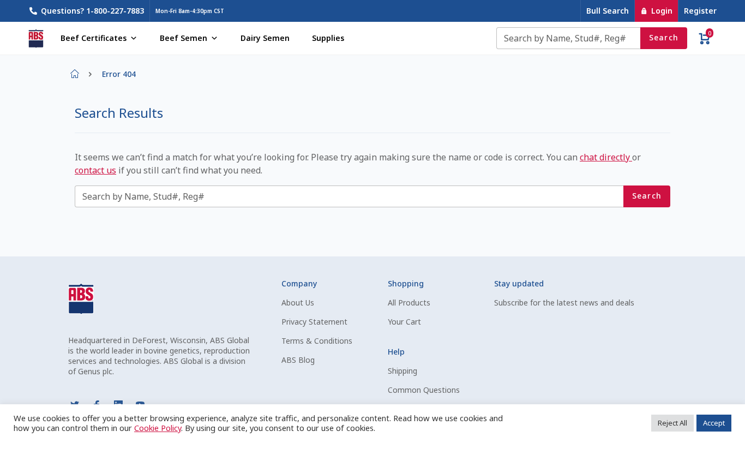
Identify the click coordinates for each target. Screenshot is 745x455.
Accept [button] (714, 423)
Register (700, 10)
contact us (95, 170)
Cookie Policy (157, 427)
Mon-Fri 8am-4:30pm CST (189, 11)
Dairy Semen (265, 38)
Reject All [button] (672, 423)
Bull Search (607, 10)
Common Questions (424, 390)
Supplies (328, 38)
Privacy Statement (314, 321)
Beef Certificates (94, 38)
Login (661, 10)
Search (664, 37)
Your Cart (404, 321)
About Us (297, 302)
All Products (409, 302)
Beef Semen (183, 38)
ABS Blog (298, 360)
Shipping (402, 371)
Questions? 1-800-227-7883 (92, 10)
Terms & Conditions (316, 341)
